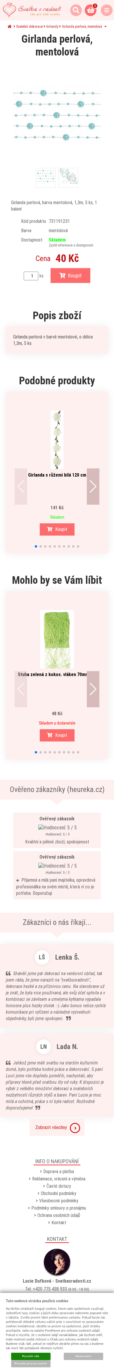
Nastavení (83, 1356)
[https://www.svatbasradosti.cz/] (32, 10)
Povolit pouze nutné (31, 1363)
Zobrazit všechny (51, 1127)
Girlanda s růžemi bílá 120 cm (57, 475)
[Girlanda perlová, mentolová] (57, 115)
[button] (21, 486)
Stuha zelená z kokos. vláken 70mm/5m (57, 674)
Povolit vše (30, 1356)
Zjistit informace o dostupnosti (71, 245)
